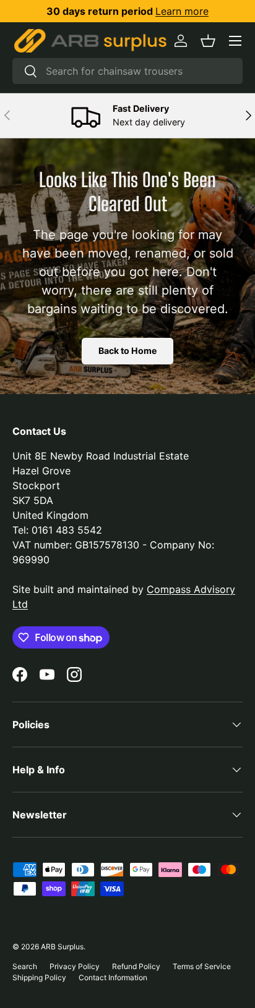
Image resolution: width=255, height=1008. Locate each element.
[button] (208, 40)
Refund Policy (136, 966)
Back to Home (127, 350)
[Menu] (235, 40)
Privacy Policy (75, 966)
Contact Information (113, 977)
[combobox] (127, 71)
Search (24, 966)
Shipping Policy (39, 977)
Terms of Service (202, 966)
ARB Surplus (62, 946)
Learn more (182, 11)
